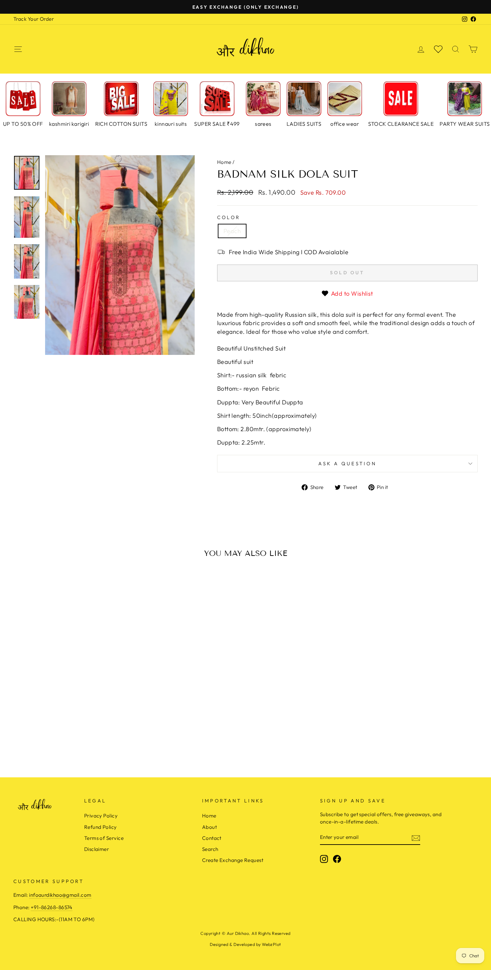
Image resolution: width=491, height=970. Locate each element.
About (209, 827)
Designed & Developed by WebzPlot (245, 944)
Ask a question (347, 464)
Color (228, 217)
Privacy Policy (101, 815)
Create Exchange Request (232, 860)
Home (224, 162)
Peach (232, 231)
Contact (211, 838)
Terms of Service (104, 838)
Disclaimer (96, 849)
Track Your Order (33, 19)
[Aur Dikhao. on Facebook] (337, 859)
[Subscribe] (416, 837)
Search (210, 849)
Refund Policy (100, 827)
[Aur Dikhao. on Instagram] (324, 859)
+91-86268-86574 (51, 907)
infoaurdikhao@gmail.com (60, 895)
